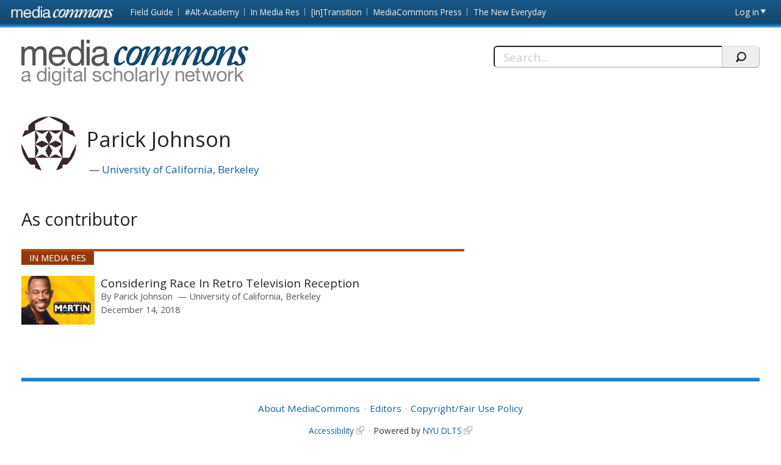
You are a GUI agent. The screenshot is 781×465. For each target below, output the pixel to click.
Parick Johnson (143, 296)
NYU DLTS (442, 430)
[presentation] (58, 300)
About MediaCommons (309, 408)
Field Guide (152, 12)
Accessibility (331, 430)
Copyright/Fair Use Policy (467, 408)
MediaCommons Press (417, 12)
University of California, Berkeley (180, 169)
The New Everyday (509, 12)
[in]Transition (336, 12)
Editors (385, 408)
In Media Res (275, 12)
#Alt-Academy (212, 12)
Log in (747, 12)
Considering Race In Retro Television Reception (230, 283)
